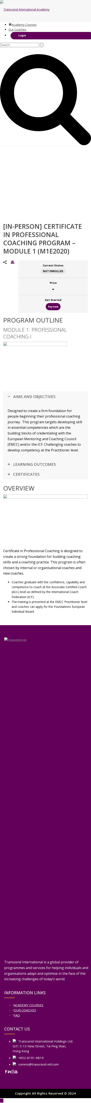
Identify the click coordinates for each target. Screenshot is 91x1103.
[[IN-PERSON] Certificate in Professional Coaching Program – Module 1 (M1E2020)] (45, 551)
